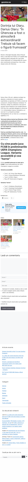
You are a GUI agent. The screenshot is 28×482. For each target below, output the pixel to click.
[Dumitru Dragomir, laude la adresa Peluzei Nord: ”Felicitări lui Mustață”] (18, 222)
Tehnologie (5, 400)
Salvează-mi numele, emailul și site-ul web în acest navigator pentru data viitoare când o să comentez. (14, 290)
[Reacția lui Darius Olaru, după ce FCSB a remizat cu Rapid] (6, 238)
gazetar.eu (6, 2)
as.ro (6, 139)
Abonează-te (21, 207)
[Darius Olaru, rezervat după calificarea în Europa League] (6, 222)
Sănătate (4, 395)
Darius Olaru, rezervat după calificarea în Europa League (6, 228)
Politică (4, 390)
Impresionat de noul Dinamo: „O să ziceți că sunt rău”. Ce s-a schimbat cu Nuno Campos (13, 432)
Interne (4, 386)
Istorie (4, 388)
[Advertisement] (14, 81)
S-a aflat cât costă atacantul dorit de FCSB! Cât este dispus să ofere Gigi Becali (12, 357)
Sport (3, 398)
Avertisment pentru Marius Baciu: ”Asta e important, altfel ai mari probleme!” (13, 438)
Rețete (4, 393)
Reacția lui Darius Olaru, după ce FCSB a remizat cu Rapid (6, 244)
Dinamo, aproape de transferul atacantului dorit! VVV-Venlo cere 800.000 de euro (11, 363)
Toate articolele (6, 403)
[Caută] (24, 457)
